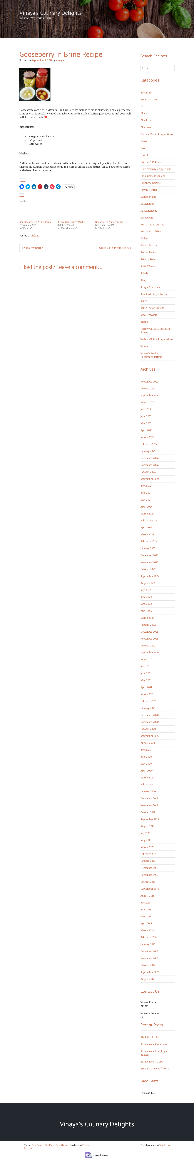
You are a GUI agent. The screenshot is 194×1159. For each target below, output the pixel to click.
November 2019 (149, 805)
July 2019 (145, 833)
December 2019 (149, 798)
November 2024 (149, 465)
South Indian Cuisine (152, 308)
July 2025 (145, 409)
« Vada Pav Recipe (32, 247)
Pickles (35, 235)
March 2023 (147, 534)
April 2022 (146, 610)
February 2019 (148, 854)
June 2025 (146, 416)
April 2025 (146, 430)
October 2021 (147, 645)
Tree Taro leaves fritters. (154, 1068)
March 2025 (147, 437)
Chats (143, 113)
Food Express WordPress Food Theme (49, 1145)
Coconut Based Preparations (156, 134)
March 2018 (147, 930)
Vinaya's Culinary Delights (50, 12)
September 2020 (149, 736)
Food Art (145, 155)
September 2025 (149, 395)
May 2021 (145, 680)
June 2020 (146, 756)
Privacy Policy (148, 259)
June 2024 (146, 492)
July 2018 (145, 902)
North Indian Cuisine (152, 224)
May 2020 (146, 763)
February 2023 (148, 541)
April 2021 (146, 687)
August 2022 (147, 583)
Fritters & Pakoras (151, 162)
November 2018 (149, 874)
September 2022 (149, 576)
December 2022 (149, 555)
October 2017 (147, 965)
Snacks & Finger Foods (153, 294)
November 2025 (149, 381)
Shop (143, 280)
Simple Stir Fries (150, 287)
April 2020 (146, 770)
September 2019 (149, 819)
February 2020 (148, 784)
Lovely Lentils (148, 189)
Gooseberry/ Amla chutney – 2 (111, 222)
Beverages (146, 92)
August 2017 (147, 979)
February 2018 (148, 937)
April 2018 (146, 923)
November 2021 (149, 638)
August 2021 (147, 659)
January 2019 (147, 861)
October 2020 (148, 729)
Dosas (143, 148)
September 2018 (149, 888)
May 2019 (145, 840)
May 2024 (146, 499)
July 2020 (145, 749)
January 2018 (147, 944)
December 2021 (149, 631)
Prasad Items (148, 252)
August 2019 (147, 826)
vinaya (60, 60)
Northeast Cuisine (150, 231)
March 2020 (147, 777)
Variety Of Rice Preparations (156, 339)
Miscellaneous (148, 210)
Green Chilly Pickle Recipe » (115, 247)
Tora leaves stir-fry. (151, 1061)
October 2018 (147, 881)
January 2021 (147, 708)
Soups (143, 301)
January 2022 (148, 624)
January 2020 (148, 791)
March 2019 (147, 847)
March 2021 (147, 694)
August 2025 (147, 402)
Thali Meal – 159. (150, 1037)
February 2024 (148, 520)
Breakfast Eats (148, 99)
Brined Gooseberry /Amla (70, 222)
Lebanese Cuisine (150, 183)
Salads (144, 273)
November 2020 (149, 722)
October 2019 (147, 812)
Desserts (145, 141)
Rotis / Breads (148, 266)
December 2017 (149, 951)
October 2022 (148, 569)
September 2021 (149, 652)
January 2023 (147, 548)
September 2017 (149, 972)
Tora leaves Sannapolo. (153, 1044)
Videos (144, 346)
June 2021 (145, 673)
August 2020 (147, 742)
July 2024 (145, 485)
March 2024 (147, 513)
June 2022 (146, 597)
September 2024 (149, 478)
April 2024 (146, 506)
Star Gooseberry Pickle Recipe (35, 222)
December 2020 (149, 715)
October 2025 (148, 388)
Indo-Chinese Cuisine (152, 176)
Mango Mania (148, 196)
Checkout (145, 120)
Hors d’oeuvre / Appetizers (155, 169)
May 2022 (146, 604)
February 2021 (148, 701)
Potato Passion (148, 245)
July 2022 (145, 590)
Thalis (144, 321)
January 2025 (148, 451)
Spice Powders (148, 314)
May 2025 (146, 423)
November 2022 (149, 562)
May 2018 (145, 916)
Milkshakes (147, 203)
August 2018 (147, 895)
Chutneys (145, 127)
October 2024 (148, 472)
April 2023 (146, 527)
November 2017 (149, 958)
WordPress (164, 1145)
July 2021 (145, 666)
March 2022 (147, 617)
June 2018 (145, 909)
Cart (142, 106)
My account (147, 217)
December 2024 (149, 458)
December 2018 (149, 867)
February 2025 (148, 444)
